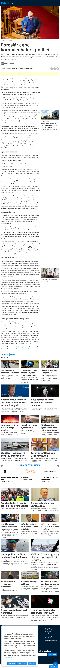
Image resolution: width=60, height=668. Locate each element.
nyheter (12, 354)
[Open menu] (55, 664)
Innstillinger (53, 666)
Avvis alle (31, 663)
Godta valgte (22, 663)
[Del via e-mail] (57, 68)
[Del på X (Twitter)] (54, 68)
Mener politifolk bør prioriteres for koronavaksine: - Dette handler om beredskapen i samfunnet (20, 348)
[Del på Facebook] (51, 68)
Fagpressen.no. (8, 657)
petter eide (5, 354)
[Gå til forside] (30, 3)
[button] (2, 466)
